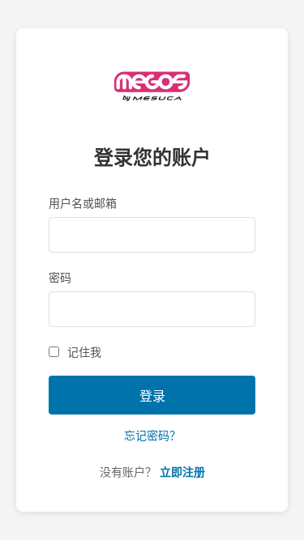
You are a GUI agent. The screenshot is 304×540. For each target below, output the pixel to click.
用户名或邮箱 (83, 203)
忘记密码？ (152, 435)
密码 (60, 277)
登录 (152, 396)
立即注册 (182, 472)
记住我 (84, 352)
